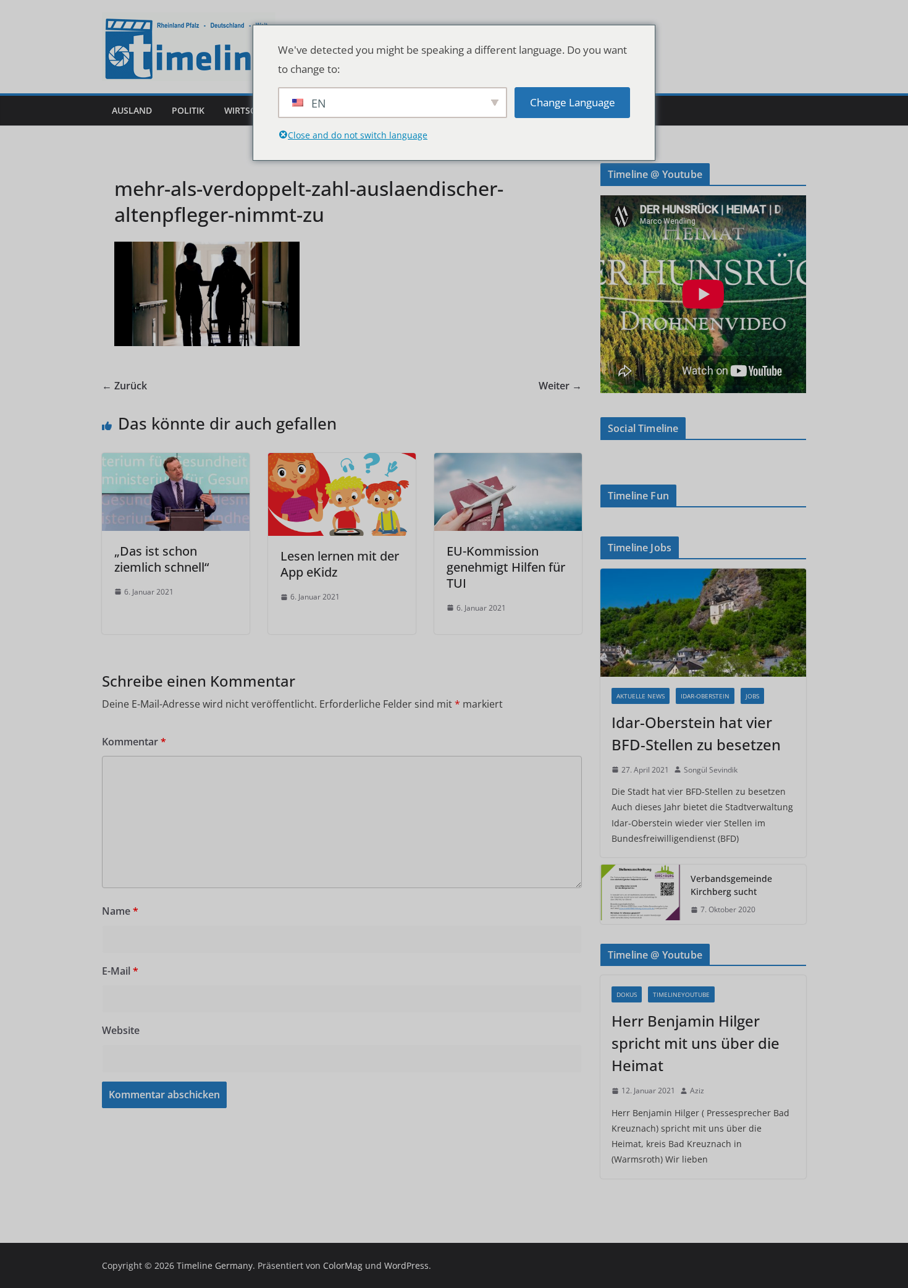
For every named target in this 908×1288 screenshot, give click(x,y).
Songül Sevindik (711, 770)
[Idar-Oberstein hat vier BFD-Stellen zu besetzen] (703, 623)
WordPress (406, 1265)
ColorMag (343, 1265)
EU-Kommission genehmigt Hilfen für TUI (506, 567)
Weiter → (560, 385)
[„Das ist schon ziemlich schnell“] (176, 461)
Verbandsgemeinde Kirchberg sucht (731, 885)
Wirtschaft (250, 110)
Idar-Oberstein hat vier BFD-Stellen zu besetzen (696, 733)
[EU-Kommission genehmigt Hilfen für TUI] (508, 461)
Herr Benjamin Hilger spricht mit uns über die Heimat (696, 1042)
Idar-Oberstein (705, 696)
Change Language (572, 102)
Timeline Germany (215, 1265)
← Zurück (124, 385)
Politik (188, 110)
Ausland (132, 110)
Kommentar (134, 741)
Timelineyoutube (681, 994)
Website (121, 1030)
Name (120, 911)
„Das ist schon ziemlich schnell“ (161, 559)
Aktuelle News (640, 696)
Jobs (752, 696)
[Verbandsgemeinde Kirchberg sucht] (640, 894)
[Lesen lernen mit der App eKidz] (342, 461)
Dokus (626, 994)
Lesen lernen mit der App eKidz (339, 564)
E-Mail (120, 971)
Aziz (697, 1090)
